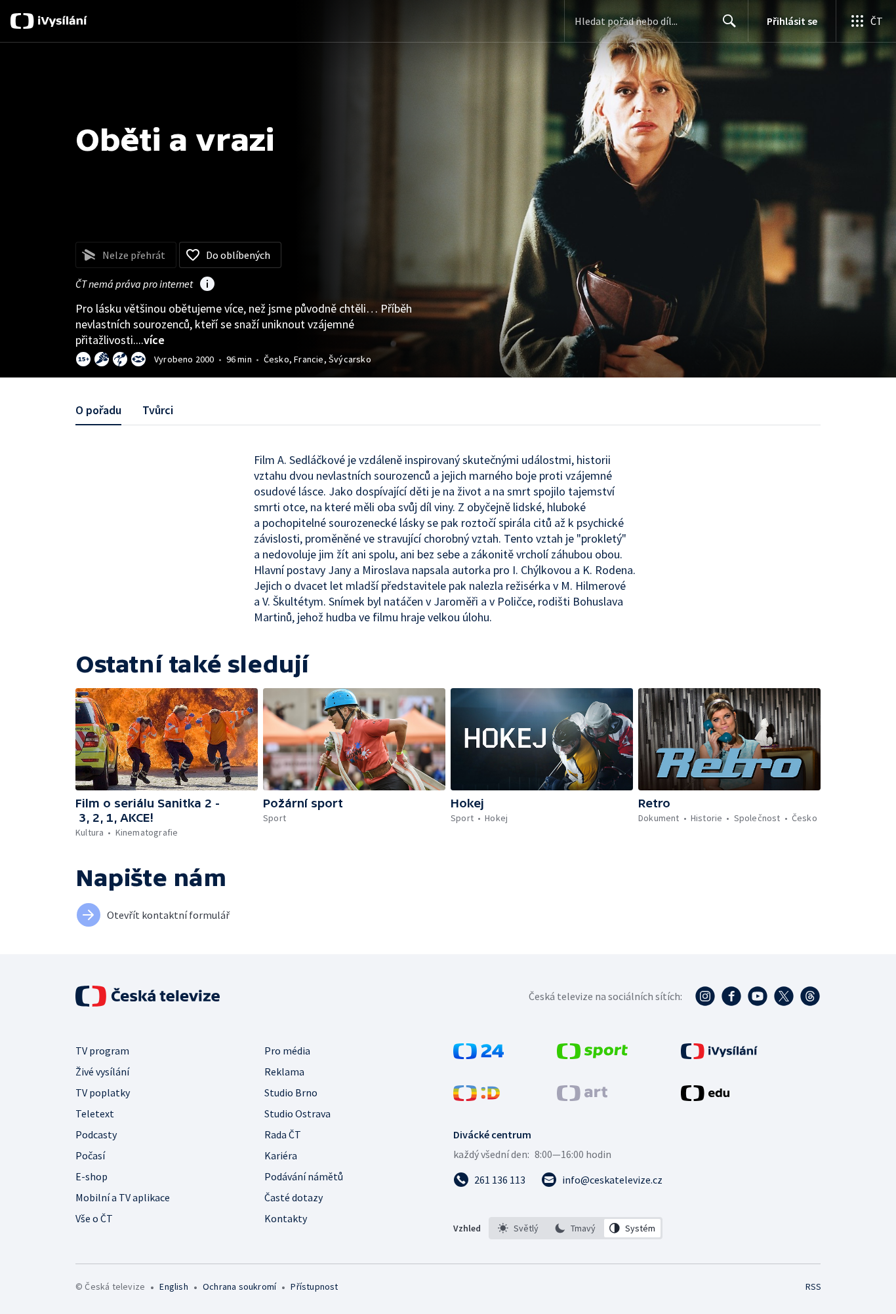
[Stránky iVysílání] (719, 1055)
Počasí (90, 1155)
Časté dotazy (293, 1197)
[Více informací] (207, 285)
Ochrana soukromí (239, 1286)
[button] (166, 739)
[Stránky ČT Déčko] (476, 1097)
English (173, 1286)
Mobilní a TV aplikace (122, 1197)
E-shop (91, 1176)
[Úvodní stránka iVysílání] (60, 21)
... (150, 339)
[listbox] (575, 1228)
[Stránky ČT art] (582, 1097)
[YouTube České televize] (757, 996)
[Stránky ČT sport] (592, 1055)
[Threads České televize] (810, 996)
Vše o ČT (94, 1218)
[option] (518, 1228)
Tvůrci (157, 409)
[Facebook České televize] (731, 996)
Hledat (729, 21)
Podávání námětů (303, 1176)
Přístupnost (314, 1286)
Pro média (287, 1050)
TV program (102, 1050)
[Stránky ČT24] (478, 1055)
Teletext (94, 1113)
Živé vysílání (102, 1071)
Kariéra (280, 1155)
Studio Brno (290, 1092)
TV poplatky (102, 1092)
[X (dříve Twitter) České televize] (783, 996)
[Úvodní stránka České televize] (148, 996)
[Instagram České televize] (705, 996)
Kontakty (285, 1218)
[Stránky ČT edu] (705, 1097)
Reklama (284, 1071)
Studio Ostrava (297, 1113)
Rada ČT (282, 1134)
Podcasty (96, 1134)
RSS (813, 1286)
